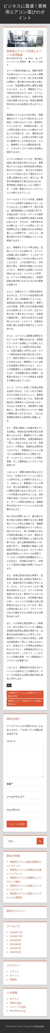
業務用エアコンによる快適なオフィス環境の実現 (24, 694)
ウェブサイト (13, 809)
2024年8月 (15, 944)
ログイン (14, 998)
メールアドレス (15, 796)
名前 (10, 783)
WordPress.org (17, 1010)
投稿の (15, 1002)
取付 (9, 685)
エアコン (14, 971)
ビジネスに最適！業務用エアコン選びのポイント (25, 12)
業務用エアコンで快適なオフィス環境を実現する (25, 703)
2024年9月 (15, 940)
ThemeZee (39, 1026)
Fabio (30, 58)
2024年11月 (16, 932)
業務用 (23, 61)
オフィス (15, 61)
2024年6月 (15, 952)
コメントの (18, 1006)
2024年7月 (15, 948)
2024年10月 (16, 936)
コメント (11, 741)
